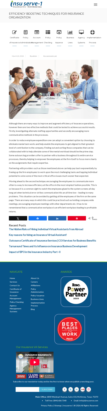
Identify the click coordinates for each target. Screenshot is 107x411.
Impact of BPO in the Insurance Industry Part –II (35, 251)
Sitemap (57, 405)
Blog (33, 309)
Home (12, 278)
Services (13, 282)
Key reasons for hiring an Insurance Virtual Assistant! (38, 234)
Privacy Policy (47, 405)
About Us (35, 278)
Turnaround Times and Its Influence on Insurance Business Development (48, 246)
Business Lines (37, 299)
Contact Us (15, 285)
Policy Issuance (37, 295)
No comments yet (50, 56)
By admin (33, 56)
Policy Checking (17, 302)
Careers (34, 282)
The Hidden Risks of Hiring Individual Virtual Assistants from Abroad (46, 229)
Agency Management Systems (15, 308)
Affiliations (35, 285)
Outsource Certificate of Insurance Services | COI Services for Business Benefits (52, 240)
